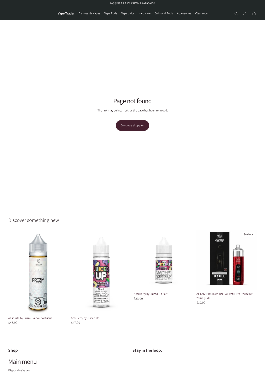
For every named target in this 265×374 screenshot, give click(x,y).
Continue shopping (132, 125)
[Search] (236, 13)
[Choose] (62, 308)
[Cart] (253, 13)
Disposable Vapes (19, 370)
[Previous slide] (202, 260)
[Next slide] (250, 260)
